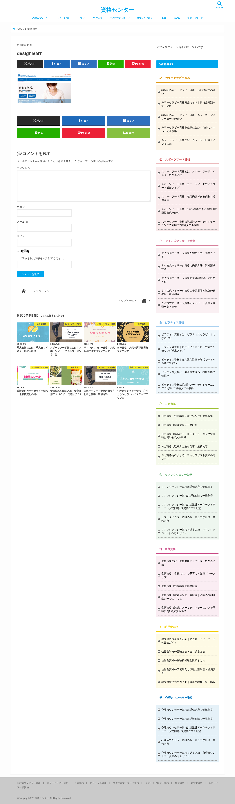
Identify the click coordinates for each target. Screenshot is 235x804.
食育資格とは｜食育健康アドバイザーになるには (188, 563)
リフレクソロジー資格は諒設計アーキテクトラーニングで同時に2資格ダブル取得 (188, 506)
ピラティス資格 (98, 783)
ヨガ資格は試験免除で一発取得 (179, 424)
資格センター (117, 10)
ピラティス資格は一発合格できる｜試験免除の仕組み (188, 374)
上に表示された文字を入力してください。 (41, 258)
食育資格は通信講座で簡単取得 (179, 586)
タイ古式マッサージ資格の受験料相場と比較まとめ (188, 279)
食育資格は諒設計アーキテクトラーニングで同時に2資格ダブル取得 (188, 609)
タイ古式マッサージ (120, 18)
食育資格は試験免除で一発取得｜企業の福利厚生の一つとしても (188, 597)
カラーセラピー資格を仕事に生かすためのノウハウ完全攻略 (188, 129)
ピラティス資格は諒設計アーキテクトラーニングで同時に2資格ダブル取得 (188, 386)
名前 (21, 206)
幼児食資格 (197, 783)
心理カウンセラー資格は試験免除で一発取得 (187, 718)
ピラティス (96, 18)
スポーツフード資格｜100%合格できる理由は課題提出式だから (189, 210)
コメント (23, 168)
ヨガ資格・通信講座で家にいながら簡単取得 (187, 415)
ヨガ (82, 18)
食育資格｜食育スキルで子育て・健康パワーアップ (188, 575)
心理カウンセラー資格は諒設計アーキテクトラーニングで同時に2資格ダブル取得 (188, 729)
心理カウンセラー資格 (29, 783)
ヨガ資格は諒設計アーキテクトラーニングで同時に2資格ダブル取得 (188, 435)
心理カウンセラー (41, 18)
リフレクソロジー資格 (157, 783)
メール (22, 221)
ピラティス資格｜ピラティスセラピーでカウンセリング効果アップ (188, 348)
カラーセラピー (65, 18)
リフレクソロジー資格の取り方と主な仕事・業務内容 (188, 519)
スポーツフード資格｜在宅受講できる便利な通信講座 (188, 198)
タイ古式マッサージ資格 (126, 783)
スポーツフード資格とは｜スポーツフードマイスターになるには (188, 173)
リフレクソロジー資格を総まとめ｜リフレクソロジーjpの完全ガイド (188, 531)
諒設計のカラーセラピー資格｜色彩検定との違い (188, 91)
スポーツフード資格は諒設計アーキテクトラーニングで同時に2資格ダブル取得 (188, 223)
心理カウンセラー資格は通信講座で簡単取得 (187, 709)
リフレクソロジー (146, 18)
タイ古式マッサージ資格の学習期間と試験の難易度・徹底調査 (188, 292)
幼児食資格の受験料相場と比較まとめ (183, 660)
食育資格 (180, 783)
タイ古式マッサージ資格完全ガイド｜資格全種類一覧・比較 (188, 305)
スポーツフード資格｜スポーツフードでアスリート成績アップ (188, 185)
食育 (164, 18)
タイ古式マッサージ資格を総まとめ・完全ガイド (188, 254)
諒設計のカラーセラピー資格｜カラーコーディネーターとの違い (188, 116)
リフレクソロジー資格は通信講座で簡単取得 (187, 486)
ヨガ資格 (79, 783)
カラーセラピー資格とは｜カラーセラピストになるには (188, 142)
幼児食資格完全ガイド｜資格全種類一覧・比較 (188, 681)
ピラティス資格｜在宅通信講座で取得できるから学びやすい (188, 361)
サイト (21, 236)
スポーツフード (195, 18)
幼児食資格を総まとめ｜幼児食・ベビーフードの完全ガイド (188, 641)
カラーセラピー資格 (57, 783)
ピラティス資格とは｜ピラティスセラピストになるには (188, 336)
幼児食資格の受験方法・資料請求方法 (183, 651)
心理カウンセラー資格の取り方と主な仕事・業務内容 (188, 742)
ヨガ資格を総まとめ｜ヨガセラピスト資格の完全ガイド (188, 457)
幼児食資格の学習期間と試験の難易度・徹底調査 (188, 671)
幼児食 (176, 18)
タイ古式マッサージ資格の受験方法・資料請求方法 (188, 267)
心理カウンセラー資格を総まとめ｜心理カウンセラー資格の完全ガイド (188, 754)
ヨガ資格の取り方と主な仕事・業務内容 (184, 446)
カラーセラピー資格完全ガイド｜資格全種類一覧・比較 (188, 104)
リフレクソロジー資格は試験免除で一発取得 (187, 495)
